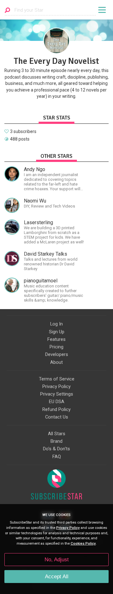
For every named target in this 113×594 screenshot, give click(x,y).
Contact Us (56, 417)
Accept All (56, 577)
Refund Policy (56, 409)
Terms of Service (56, 379)
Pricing (56, 347)
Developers (56, 354)
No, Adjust (57, 560)
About (56, 362)
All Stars (56, 433)
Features (56, 339)
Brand (56, 441)
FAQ (56, 456)
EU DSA (56, 401)
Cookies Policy (83, 543)
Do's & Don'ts (56, 449)
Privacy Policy (56, 386)
